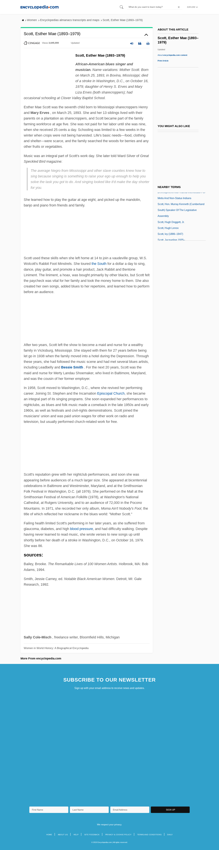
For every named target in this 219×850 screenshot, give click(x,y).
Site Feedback (92, 835)
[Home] (40, 7)
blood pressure (81, 529)
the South (99, 264)
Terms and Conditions (149, 835)
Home (49, 835)
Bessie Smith (72, 367)
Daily (170, 835)
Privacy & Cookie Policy (118, 835)
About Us (63, 835)
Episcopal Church (111, 393)
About (172, 55)
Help (76, 835)
